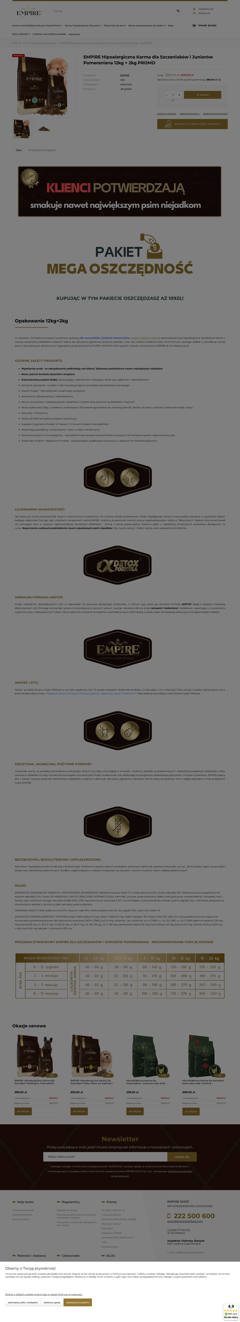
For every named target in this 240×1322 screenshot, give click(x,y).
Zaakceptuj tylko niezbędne (23, 1302)
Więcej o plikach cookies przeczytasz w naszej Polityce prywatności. (44, 1294)
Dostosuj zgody (52, 1302)
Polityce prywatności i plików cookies (133, 1273)
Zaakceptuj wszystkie (77, 1302)
